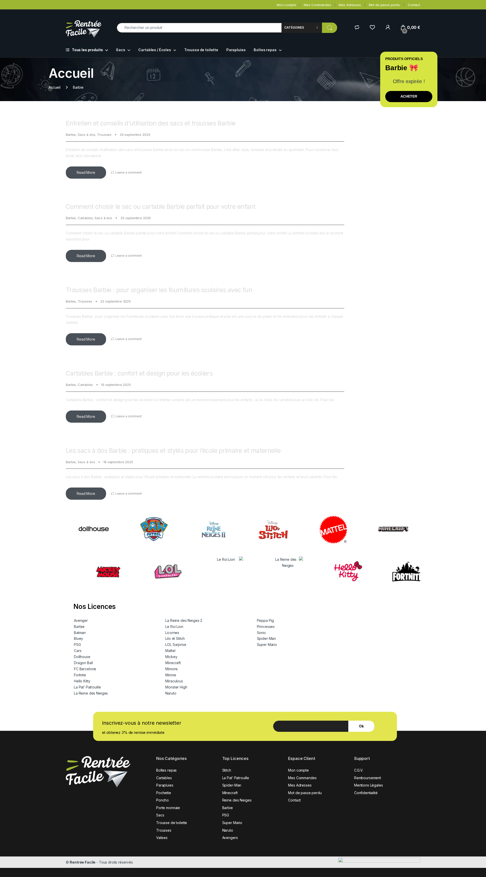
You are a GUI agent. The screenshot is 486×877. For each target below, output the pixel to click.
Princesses (266, 626)
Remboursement (367, 778)
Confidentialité (366, 793)
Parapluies (236, 50)
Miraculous (174, 681)
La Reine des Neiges (91, 693)
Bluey (78, 638)
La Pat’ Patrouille (87, 687)
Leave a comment (128, 172)
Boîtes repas (265, 50)
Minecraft (173, 663)
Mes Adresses (350, 5)
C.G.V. (358, 770)
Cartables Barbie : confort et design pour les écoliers (139, 373)
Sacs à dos (86, 135)
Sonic (261, 632)
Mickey (171, 657)
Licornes (172, 632)
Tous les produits (87, 50)
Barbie (71, 135)
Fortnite (80, 675)
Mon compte (286, 5)
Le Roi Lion (174, 626)
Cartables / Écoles (154, 50)
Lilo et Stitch (175, 638)
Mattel (170, 650)
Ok (361, 726)
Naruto (170, 693)
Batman (80, 632)
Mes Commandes (317, 5)
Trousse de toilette (201, 50)
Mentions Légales (368, 785)
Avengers (230, 837)
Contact (414, 5)
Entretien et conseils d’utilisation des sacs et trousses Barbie (151, 123)
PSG (77, 644)
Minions (171, 669)
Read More (86, 172)
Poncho (162, 800)
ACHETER (408, 96)
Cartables (85, 218)
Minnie (170, 675)
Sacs (120, 50)
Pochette (163, 793)
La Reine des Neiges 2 (183, 620)
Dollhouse (82, 657)
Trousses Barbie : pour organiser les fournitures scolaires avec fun (159, 290)
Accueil (54, 87)
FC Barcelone (85, 669)
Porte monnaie (168, 808)
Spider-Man (266, 638)
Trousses (104, 135)
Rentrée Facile (82, 862)
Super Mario (267, 644)
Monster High (176, 687)
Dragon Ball (83, 663)
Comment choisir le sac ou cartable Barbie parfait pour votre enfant (160, 206)
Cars (77, 650)
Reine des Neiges (237, 800)
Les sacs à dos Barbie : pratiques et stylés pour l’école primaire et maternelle (173, 450)
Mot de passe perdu (384, 5)
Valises (162, 837)
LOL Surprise (175, 644)
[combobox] (198, 28)
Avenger (81, 620)
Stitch (226, 770)
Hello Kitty (82, 681)
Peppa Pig (265, 620)
